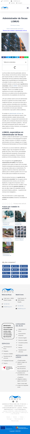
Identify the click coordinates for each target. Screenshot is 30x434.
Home (8, 28)
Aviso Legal (9, 419)
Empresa (8, 417)
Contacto (21, 417)
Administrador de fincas (16, 28)
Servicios (15, 417)
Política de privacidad (18, 419)
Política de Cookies (15, 420)
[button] (28, 8)
